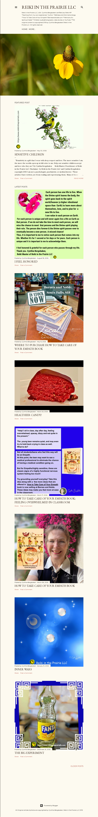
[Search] (82, 6)
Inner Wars (23, 669)
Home (24, 29)
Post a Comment (26, 178)
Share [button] (17, 178)
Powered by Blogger (51, 805)
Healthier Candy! (28, 415)
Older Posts (77, 766)
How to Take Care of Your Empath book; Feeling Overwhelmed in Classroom (45, 500)
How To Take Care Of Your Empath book (45, 586)
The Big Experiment (29, 753)
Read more (78, 178)
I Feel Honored (26, 261)
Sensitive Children (29, 154)
